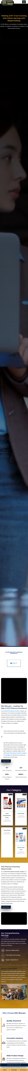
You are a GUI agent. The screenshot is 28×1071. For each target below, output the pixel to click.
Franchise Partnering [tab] (12, 953)
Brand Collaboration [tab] (12, 948)
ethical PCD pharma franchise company (14, 711)
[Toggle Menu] (24, 1)
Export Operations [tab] (11, 958)
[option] (14, 664)
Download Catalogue (14, 1064)
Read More (6, 761)
